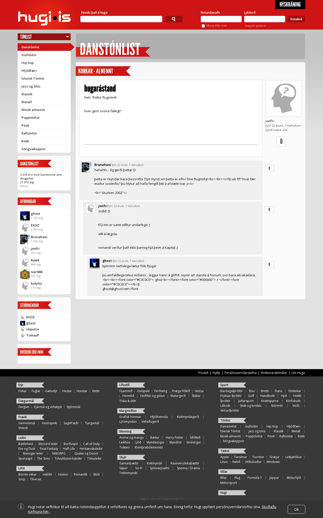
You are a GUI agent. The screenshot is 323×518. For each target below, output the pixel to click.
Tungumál (92, 423)
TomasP (32, 335)
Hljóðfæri (29, 70)
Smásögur (193, 442)
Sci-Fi (138, 468)
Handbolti (267, 396)
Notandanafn (210, 12)
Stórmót (277, 405)
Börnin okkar (27, 474)
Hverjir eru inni (31, 352)
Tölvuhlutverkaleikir (68, 458)
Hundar (82, 391)
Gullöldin (28, 55)
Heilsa (199, 391)
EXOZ (35, 225)
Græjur (275, 457)
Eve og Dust (26, 448)
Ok (296, 509)
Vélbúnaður (253, 462)
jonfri (35, 248)
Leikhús (124, 442)
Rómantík (80, 474)
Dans (278, 391)
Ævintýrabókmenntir (148, 447)
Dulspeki (143, 391)
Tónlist (26, 37)
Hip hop (27, 62)
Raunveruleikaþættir (185, 463)
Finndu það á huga (94, 12)
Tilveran (35, 479)
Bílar (223, 478)
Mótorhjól (294, 478)
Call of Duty (91, 444)
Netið (236, 462)
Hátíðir (47, 474)
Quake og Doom (86, 453)
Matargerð (178, 396)
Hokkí (297, 396)
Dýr (20, 385)
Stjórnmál (73, 407)
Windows (273, 462)
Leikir (22, 438)
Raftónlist (29, 133)
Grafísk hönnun (130, 417)
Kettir (96, 391)
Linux (224, 462)
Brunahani (39, 237)
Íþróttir (225, 401)
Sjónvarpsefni (159, 468)
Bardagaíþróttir (231, 391)
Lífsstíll (124, 385)
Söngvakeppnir (33, 149)
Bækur (154, 437)
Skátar (196, 396)
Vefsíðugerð (150, 421)
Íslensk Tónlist (32, 78)
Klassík (26, 94)
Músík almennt (33, 109)
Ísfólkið (195, 437)
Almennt (104, 71)
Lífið (21, 468)
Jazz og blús (30, 86)
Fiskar (22, 391)
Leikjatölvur (293, 457)
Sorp (21, 479)
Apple (224, 457)
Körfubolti (293, 401)
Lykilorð (250, 12)
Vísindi (23, 428)
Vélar (224, 471)
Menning (125, 431)
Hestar (67, 391)
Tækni (224, 451)
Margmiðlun (128, 411)
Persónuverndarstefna (241, 373)
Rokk (25, 141)
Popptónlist (30, 117)
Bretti (265, 391)
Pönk (25, 125)
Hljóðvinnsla (159, 417)
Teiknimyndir (128, 473)
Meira (24, 186)
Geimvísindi (26, 423)
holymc (36, 283)
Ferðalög (160, 391)
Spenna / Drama (188, 468)
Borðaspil (71, 444)
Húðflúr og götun (152, 396)
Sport (224, 385)
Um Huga (298, 373)
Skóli (96, 474)
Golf (251, 396)
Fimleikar (294, 391)
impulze (32, 329)
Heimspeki (49, 423)
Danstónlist (30, 47)
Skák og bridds (250, 405)
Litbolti (225, 405)
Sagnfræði (71, 423)
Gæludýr (51, 391)
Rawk (35, 260)
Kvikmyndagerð (188, 417)
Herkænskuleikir (91, 448)
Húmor (63, 474)
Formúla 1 (255, 478)
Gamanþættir (129, 463)
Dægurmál (26, 401)
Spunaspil (25, 458)
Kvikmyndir (155, 463)
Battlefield (25, 444)
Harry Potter (174, 437)
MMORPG (59, 453)
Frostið (203, 373)
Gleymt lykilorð (255, 26)
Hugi (223, 492)
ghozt (35, 213)
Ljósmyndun (128, 421)
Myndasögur (156, 442)
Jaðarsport (246, 401)
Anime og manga (131, 437)
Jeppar (274, 478)
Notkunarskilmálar (274, 373)
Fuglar (36, 391)
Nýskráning (290, 4)
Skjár (123, 457)
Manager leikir (33, 453)
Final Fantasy (49, 448)
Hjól (284, 396)
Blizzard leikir (48, 444)
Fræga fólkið (181, 391)
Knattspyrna (269, 401)
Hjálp (216, 373)
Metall (26, 102)
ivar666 (36, 271)
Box (252, 391)
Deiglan (23, 407)
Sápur (123, 468)
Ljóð (138, 442)
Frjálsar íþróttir (231, 396)
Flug (237, 478)
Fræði (22, 417)
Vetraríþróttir (229, 410)
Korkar (85, 71)
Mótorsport (228, 483)
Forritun (258, 457)
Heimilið (128, 396)
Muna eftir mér (216, 25)
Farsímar (240, 457)
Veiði (296, 405)
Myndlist (175, 442)
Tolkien (124, 447)
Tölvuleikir (94, 458)
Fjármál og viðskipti (48, 407)
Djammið (125, 391)
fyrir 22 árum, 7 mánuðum (128, 165)
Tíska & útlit (127, 401)
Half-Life (69, 448)
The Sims (43, 458)
